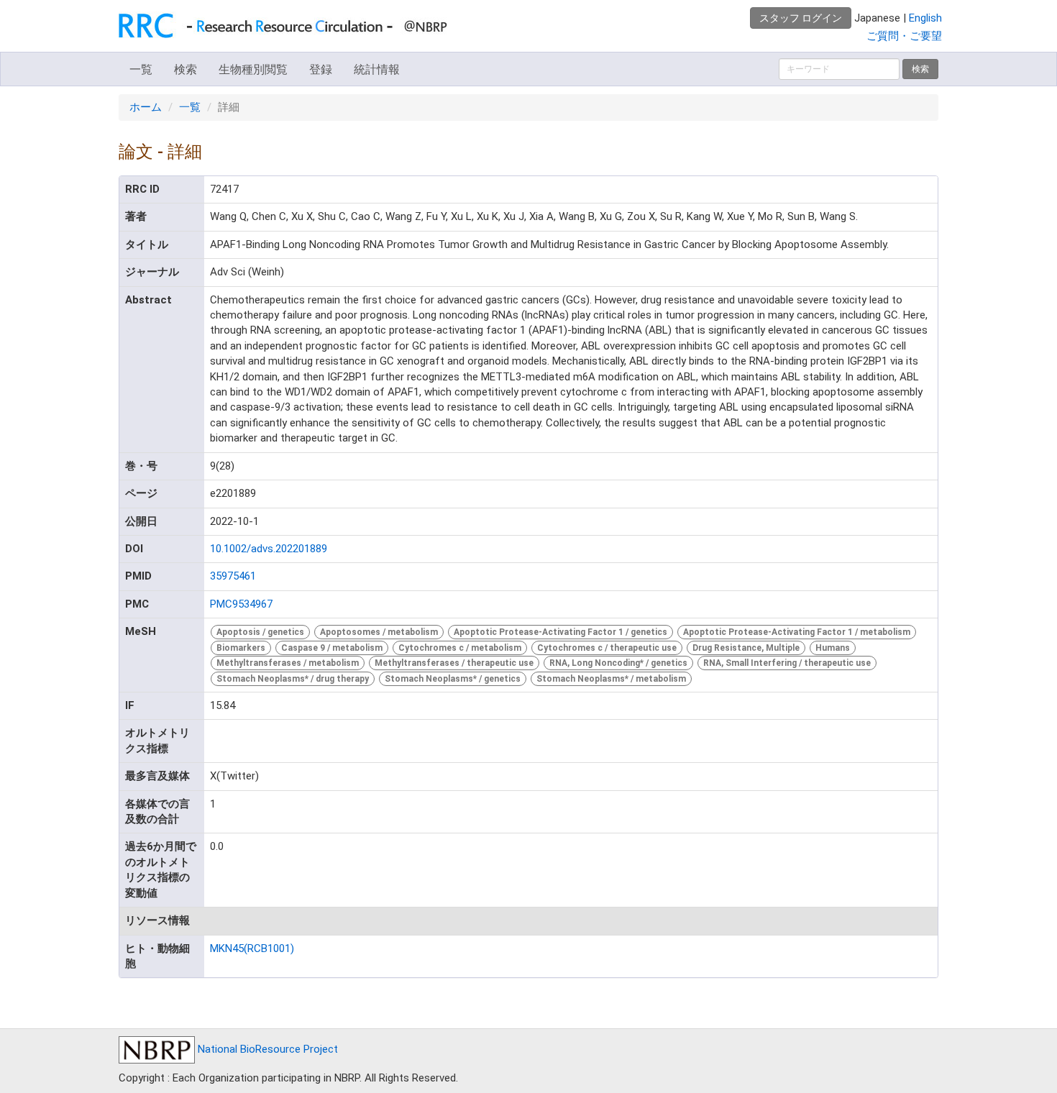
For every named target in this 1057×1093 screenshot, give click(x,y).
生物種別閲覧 (253, 69)
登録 (320, 69)
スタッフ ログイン (800, 18)
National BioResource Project (266, 1049)
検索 (185, 69)
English (925, 18)
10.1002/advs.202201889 (268, 548)
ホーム (145, 107)
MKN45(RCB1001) (252, 948)
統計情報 (377, 69)
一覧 (140, 69)
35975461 (233, 576)
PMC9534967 (241, 604)
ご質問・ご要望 (904, 35)
